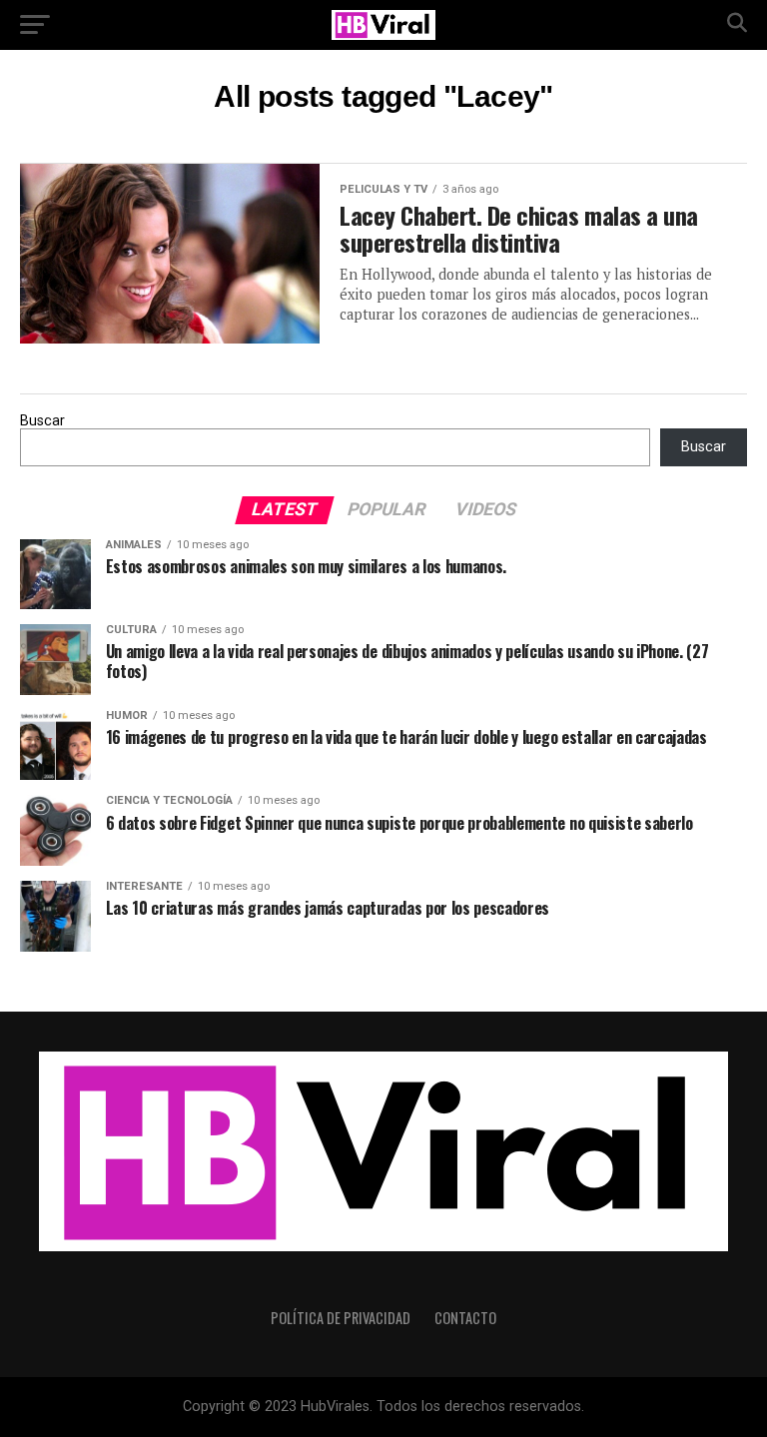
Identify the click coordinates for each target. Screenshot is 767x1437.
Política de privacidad (340, 1317)
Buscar (42, 420)
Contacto (465, 1317)
